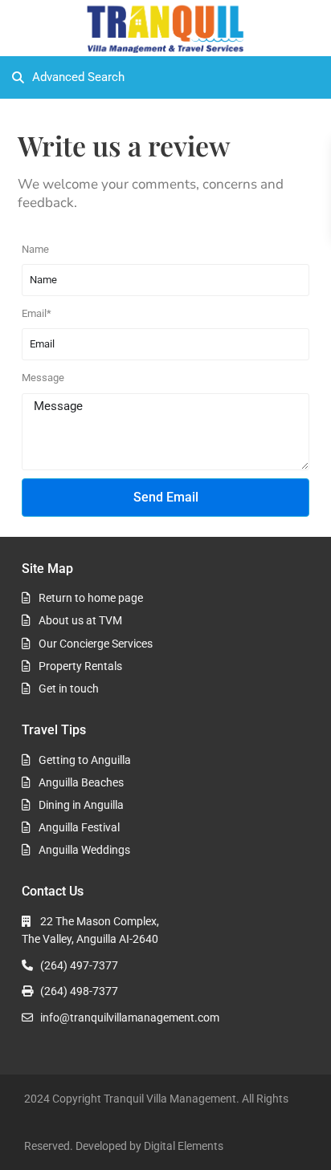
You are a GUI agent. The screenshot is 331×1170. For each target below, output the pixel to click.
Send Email (165, 497)
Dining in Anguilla (81, 804)
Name (35, 249)
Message (43, 378)
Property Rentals (80, 666)
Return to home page (91, 597)
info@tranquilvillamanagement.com (129, 1017)
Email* (36, 313)
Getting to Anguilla (85, 760)
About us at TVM (80, 620)
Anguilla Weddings (84, 849)
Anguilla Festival (79, 827)
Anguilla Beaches (81, 782)
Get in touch (69, 688)
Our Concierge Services (96, 643)
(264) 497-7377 (79, 965)
